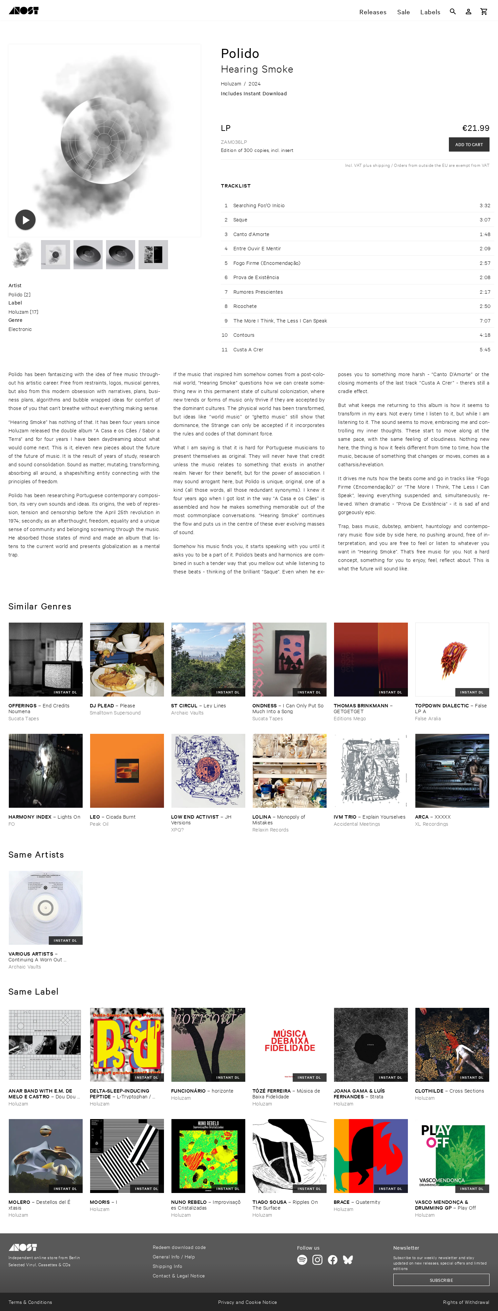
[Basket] (484, 11)
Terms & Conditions (30, 1301)
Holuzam (18, 311)
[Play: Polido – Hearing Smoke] (25, 220)
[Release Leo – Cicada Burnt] (127, 770)
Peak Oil (99, 823)
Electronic (20, 329)
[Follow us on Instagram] (317, 1260)
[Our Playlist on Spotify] (302, 1260)
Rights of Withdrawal (466, 1301)
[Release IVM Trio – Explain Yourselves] (371, 770)
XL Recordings (431, 823)
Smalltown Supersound (115, 712)
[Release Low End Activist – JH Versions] (208, 770)
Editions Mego (350, 718)
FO (11, 823)
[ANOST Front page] (25, 11)
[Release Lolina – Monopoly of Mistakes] (289, 770)
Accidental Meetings (357, 823)
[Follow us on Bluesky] (348, 1260)
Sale (403, 11)
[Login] (468, 11)
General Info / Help (174, 1256)
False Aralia (428, 718)
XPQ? (177, 829)
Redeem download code (179, 1247)
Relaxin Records (270, 829)
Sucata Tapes (23, 718)
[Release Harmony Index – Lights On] (45, 770)
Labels (430, 11)
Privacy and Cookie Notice (247, 1301)
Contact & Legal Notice (179, 1275)
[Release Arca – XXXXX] (452, 770)
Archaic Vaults (187, 712)
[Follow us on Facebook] (333, 1260)
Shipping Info (167, 1266)
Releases (373, 11)
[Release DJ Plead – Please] (127, 659)
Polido (15, 294)
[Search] (453, 11)
